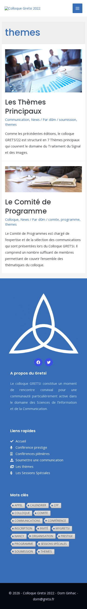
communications (27, 521)
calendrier (38, 505)
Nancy (19, 536)
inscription (23, 528)
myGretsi (63, 528)
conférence (57, 520)
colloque (22, 513)
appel (19, 505)
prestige (67, 536)
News (35, 119)
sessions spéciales (54, 544)
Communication (17, 119)
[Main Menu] (77, 8)
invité (44, 528)
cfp (56, 505)
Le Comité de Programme (28, 206)
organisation (42, 536)
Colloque (12, 219)
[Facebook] (38, 362)
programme (70, 219)
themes (11, 124)
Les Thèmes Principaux (25, 106)
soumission (67, 119)
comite (53, 219)
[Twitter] (49, 362)
